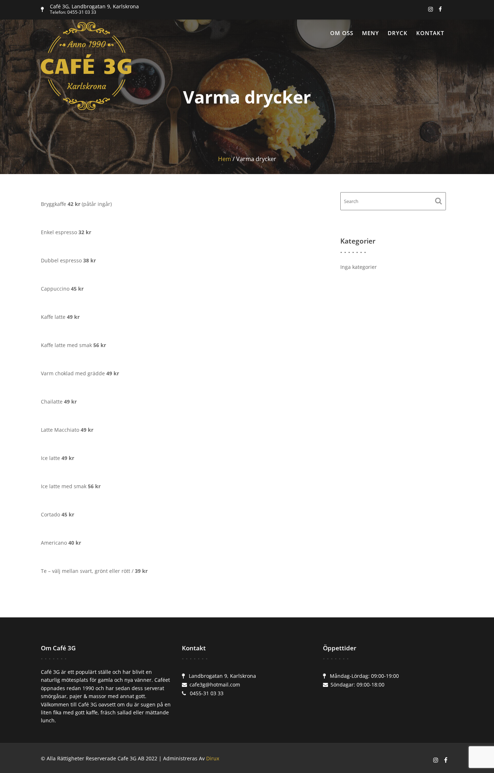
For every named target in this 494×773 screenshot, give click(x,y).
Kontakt (430, 33)
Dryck (398, 33)
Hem (224, 159)
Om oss (341, 33)
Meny (370, 33)
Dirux (212, 758)
